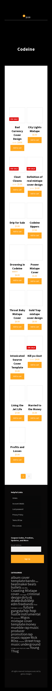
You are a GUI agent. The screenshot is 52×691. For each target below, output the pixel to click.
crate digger (23, 595)
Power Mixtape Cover (35, 268)
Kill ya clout (34, 355)
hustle (15, 614)
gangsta (17, 610)
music (34, 627)
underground (30, 644)
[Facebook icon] (23, 677)
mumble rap (20, 627)
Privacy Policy (17, 515)
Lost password (17, 509)
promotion (19, 634)
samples (21, 641)
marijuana (16, 618)
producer (18, 630)
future (28, 607)
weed (28, 648)
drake (15, 600)
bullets (16, 587)
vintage (13, 648)
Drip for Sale (17, 222)
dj (30, 597)
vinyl (17, 648)
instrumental (30, 614)
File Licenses (16, 526)
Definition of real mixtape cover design (35, 180)
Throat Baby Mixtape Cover (17, 314)
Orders (14, 498)
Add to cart (17, 148)
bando (30, 580)
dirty (25, 597)
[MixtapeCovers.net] (26, 9)
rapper (25, 637)
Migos (25, 617)
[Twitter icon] (26, 677)
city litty (25, 588)
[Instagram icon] (29, 677)
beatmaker (19, 584)
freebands (25, 604)
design (16, 597)
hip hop (29, 610)
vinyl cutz (23, 648)
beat (36, 581)
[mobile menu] (43, 9)
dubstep (27, 600)
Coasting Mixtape (24, 590)
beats (32, 584)
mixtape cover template (21, 622)
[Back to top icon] (26, 665)
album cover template (20, 579)
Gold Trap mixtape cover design (35, 314)
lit (12, 617)
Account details (18, 504)
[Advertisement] (26, 88)
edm (14, 604)
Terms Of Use (17, 520)
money (31, 624)
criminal (33, 594)
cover (15, 594)
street (29, 640)
